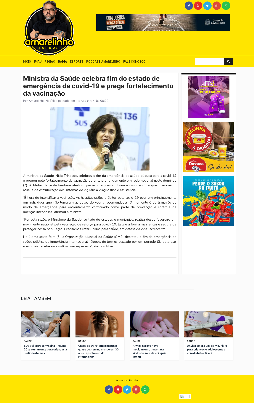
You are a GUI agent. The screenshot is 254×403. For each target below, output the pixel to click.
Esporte (76, 61)
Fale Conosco (134, 61)
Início (26, 61)
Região (50, 61)
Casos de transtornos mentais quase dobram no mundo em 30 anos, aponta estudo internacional (98, 351)
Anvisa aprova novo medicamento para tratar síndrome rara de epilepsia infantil (149, 351)
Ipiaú (38, 61)
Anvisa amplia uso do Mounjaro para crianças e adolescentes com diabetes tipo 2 (207, 349)
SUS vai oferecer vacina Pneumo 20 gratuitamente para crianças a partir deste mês (45, 349)
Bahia (62, 61)
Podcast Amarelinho (103, 61)
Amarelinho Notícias (43, 101)
